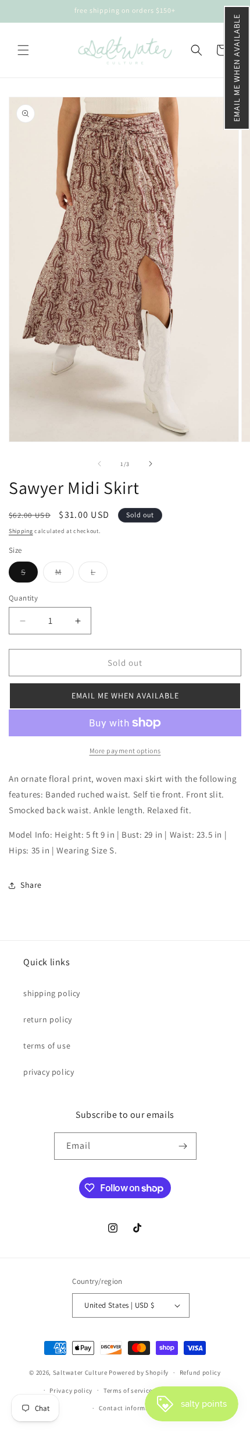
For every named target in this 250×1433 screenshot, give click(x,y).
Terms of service (127, 1390)
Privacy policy (70, 1390)
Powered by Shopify (139, 1372)
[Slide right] (150, 464)
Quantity (23, 598)
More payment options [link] (125, 750)
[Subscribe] (183, 1146)
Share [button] (31, 885)
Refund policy (200, 1372)
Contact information (130, 1408)
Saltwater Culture (80, 1372)
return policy (47, 1019)
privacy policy (48, 1072)
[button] (237, 68)
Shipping (21, 531)
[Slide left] (99, 464)
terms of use (46, 1045)
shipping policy (51, 993)
